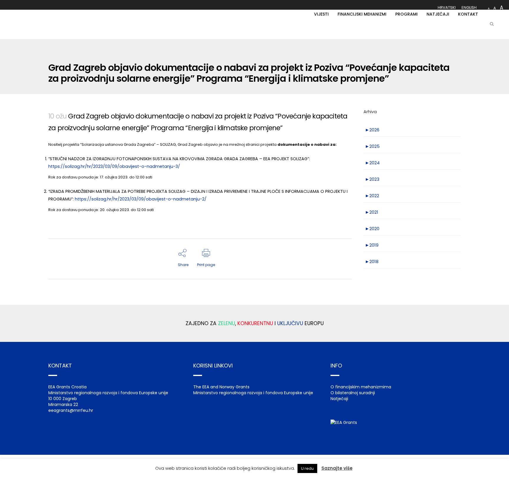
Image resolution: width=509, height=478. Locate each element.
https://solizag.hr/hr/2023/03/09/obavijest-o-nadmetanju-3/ (114, 166)
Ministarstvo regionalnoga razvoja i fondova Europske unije (253, 393)
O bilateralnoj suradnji (352, 393)
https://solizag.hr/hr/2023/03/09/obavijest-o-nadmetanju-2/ (140, 199)
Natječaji (339, 399)
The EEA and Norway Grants (221, 387)
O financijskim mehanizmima (360, 387)
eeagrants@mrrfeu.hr (70, 410)
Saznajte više (337, 468)
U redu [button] (307, 468)
